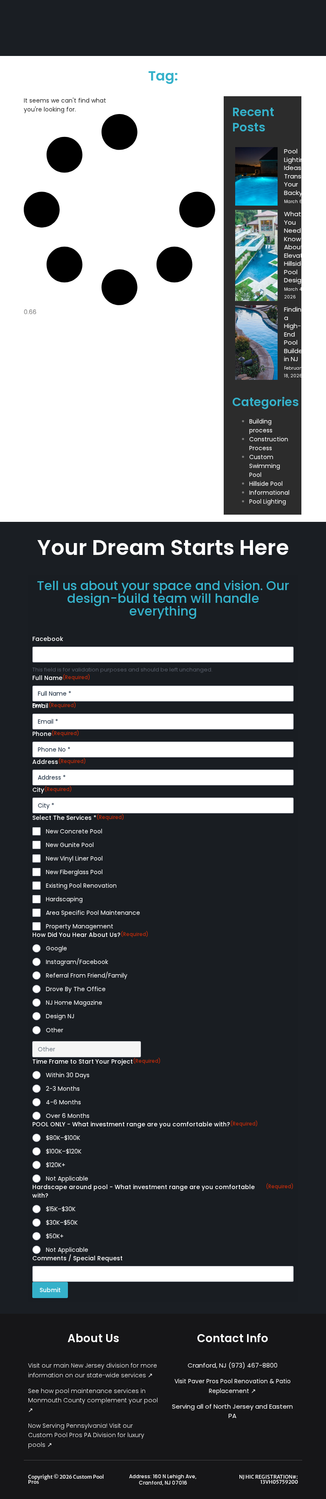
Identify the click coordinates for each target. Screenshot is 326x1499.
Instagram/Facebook (77, 962)
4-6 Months (63, 1102)
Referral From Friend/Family (86, 975)
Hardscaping (64, 899)
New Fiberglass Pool (74, 872)
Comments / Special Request (77, 1258)
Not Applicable (67, 1178)
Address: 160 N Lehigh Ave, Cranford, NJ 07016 (163, 1480)
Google (56, 948)
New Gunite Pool (70, 845)
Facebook (47, 639)
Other (54, 1030)
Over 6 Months (68, 1116)
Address (59, 762)
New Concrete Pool (74, 831)
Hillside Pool (266, 483)
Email (54, 706)
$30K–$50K (62, 1222)
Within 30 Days (68, 1075)
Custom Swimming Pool (264, 466)
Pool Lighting (267, 501)
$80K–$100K (63, 1138)
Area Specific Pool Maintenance (93, 912)
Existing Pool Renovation (81, 885)
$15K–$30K (61, 1209)
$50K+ (55, 1236)
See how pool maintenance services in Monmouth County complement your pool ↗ (93, 1400)
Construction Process (268, 443)
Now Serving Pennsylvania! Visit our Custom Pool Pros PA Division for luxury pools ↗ (86, 1435)
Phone (55, 734)
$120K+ (55, 1165)
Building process (261, 426)
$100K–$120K (64, 1151)
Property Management (79, 926)
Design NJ (60, 1016)
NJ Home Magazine (74, 1002)
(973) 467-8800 (253, 1365)
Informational (269, 492)
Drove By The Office (76, 989)
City (52, 790)
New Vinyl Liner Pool (74, 858)
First (37, 705)
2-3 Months (63, 1088)
